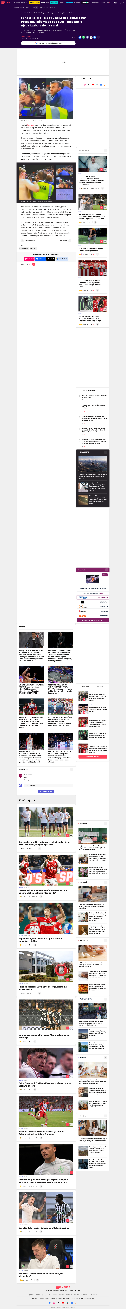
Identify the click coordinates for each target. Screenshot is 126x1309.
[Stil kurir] (49, 1294)
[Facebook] (80, 84)
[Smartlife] (69, 1294)
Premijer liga (23, 248)
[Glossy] (55, 1294)
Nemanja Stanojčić (26, 36)
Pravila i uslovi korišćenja (58, 1298)
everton (33, 248)
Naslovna (24, 13)
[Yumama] (84, 1294)
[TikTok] (97, 84)
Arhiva (81, 1298)
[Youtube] (93, 84)
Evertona (30, 125)
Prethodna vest (30, 240)
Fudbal (36, 13)
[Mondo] (6, 2)
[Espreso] (38, 1294)
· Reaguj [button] (85, 188)
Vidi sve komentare (46, 791)
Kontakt (47, 1298)
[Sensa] (76, 1294)
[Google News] (101, 84)
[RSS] (105, 84)
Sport (30, 13)
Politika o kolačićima (72, 1298)
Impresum (41, 1298)
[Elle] (44, 1294)
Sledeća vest (63, 240)
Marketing (34, 1298)
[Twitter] (89, 84)
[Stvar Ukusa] (94, 1294)
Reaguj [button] (23, 264)
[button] (74, 37)
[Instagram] (85, 84)
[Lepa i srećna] (61, 1294)
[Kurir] (31, 1294)
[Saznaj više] (105, 452)
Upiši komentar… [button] (30, 785)
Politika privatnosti (89, 1298)
